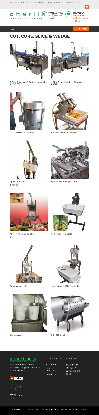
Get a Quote (81, 28)
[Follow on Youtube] (87, 7)
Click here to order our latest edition (80, 18)
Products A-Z (52, 364)
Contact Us (51, 374)
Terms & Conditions (51, 369)
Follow (19, 378)
